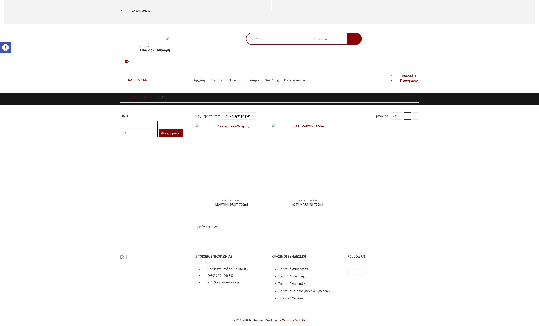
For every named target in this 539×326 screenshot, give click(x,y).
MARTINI (226, 200)
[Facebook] (275, 17)
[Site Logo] (192, 38)
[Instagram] (282, 17)
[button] (407, 116)
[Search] (354, 38)
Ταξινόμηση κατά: (208, 116)
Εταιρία (216, 80)
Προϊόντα (237, 80)
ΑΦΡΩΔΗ (236, 200)
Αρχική (199, 80)
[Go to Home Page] (121, 97)
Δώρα (254, 80)
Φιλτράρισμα (171, 133)
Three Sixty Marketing (294, 320)
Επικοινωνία (294, 80)
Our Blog (271, 80)
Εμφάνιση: (382, 116)
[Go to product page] (231, 159)
